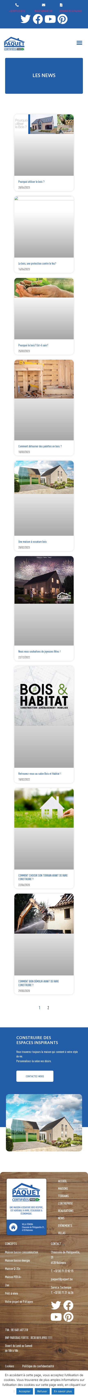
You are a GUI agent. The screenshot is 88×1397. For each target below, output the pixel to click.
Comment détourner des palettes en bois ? (40, 446)
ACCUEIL (62, 1181)
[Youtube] (50, 19)
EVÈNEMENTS (65, 1225)
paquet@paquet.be (62, 1279)
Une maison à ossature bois (32, 541)
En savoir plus (63, 1391)
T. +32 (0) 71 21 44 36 (62, 1292)
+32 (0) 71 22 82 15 (63, 1271)
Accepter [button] (24, 1391)
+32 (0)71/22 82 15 (17, 11)
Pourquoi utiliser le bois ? (31, 181)
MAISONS (63, 1188)
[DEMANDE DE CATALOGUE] (61, 5)
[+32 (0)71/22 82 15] (17, 5)
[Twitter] (25, 19)
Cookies (9, 1366)
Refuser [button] (42, 1391)
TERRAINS (63, 1196)
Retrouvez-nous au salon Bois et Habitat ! (39, 773)
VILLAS (61, 1233)
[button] (79, 42)
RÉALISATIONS (65, 1211)
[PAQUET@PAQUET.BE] (43, 5)
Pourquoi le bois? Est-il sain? (33, 345)
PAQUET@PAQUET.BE (43, 11)
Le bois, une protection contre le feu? (37, 263)
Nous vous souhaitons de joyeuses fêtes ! (39, 651)
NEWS (61, 1218)
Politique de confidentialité (38, 1366)
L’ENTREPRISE (65, 1203)
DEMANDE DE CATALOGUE (71, 11)
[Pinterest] (62, 19)
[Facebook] (38, 19)
